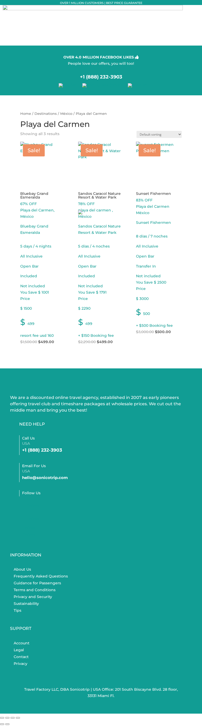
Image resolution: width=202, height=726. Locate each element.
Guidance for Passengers (37, 583)
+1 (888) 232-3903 (101, 77)
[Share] (13, 718)
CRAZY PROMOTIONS (101, 92)
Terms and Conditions (34, 589)
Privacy (20, 663)
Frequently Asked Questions (41, 576)
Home (25, 114)
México (66, 114)
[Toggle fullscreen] (7, 718)
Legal (19, 650)
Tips (17, 610)
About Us (22, 569)
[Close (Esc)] (18, 718)
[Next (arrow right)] (7, 724)
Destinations (45, 114)
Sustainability (26, 603)
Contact (21, 656)
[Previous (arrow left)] (2, 724)
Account (21, 643)
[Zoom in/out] (2, 718)
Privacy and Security (33, 596)
